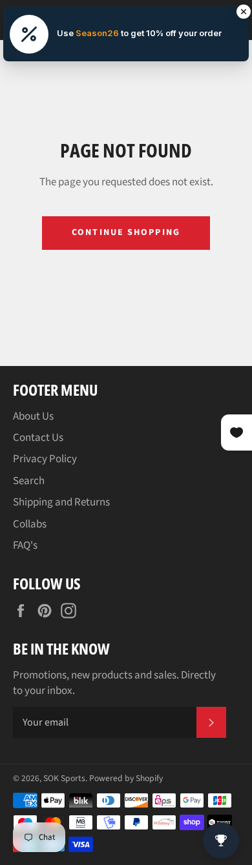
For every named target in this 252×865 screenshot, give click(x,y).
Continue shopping (126, 232)
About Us (33, 416)
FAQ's (25, 545)
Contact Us (38, 437)
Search (29, 481)
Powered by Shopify (126, 778)
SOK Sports (64, 778)
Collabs (30, 524)
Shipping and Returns (61, 502)
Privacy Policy (45, 459)
